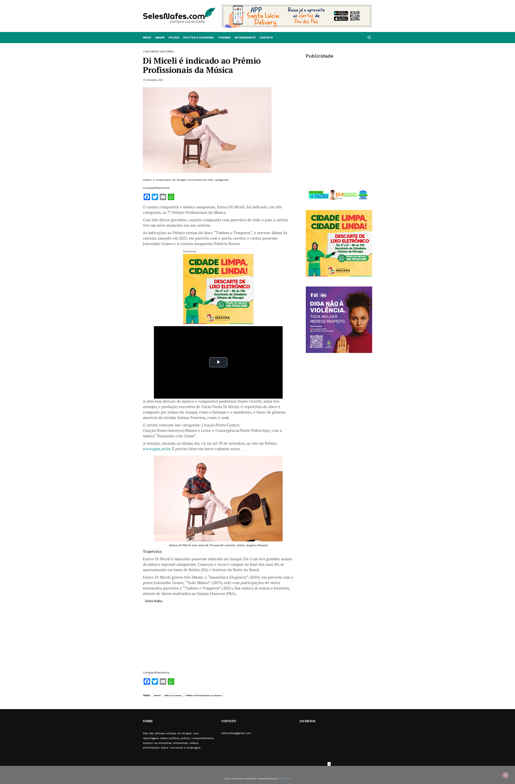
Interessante (245, 37)
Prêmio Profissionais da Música (203, 695)
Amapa (157, 695)
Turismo (224, 37)
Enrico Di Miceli (173, 695)
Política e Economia (198, 37)
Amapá (160, 37)
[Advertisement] (218, 639)
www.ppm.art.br (156, 448)
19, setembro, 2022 (153, 79)
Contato (266, 37)
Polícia (174, 37)
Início (147, 37)
